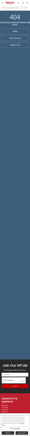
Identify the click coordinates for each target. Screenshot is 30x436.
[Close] (28, 415)
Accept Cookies (22, 433)
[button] (2, 3)
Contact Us (15, 45)
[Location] (18, 3)
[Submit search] (26, 7)
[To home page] (10, 2)
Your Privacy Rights (15, 428)
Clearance (5, 411)
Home (15, 31)
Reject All (8, 433)
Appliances (5, 405)
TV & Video (5, 407)
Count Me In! (15, 386)
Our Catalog (15, 38)
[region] (15, 424)
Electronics (5, 409)
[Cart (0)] (27, 3)
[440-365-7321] (23, 3)
